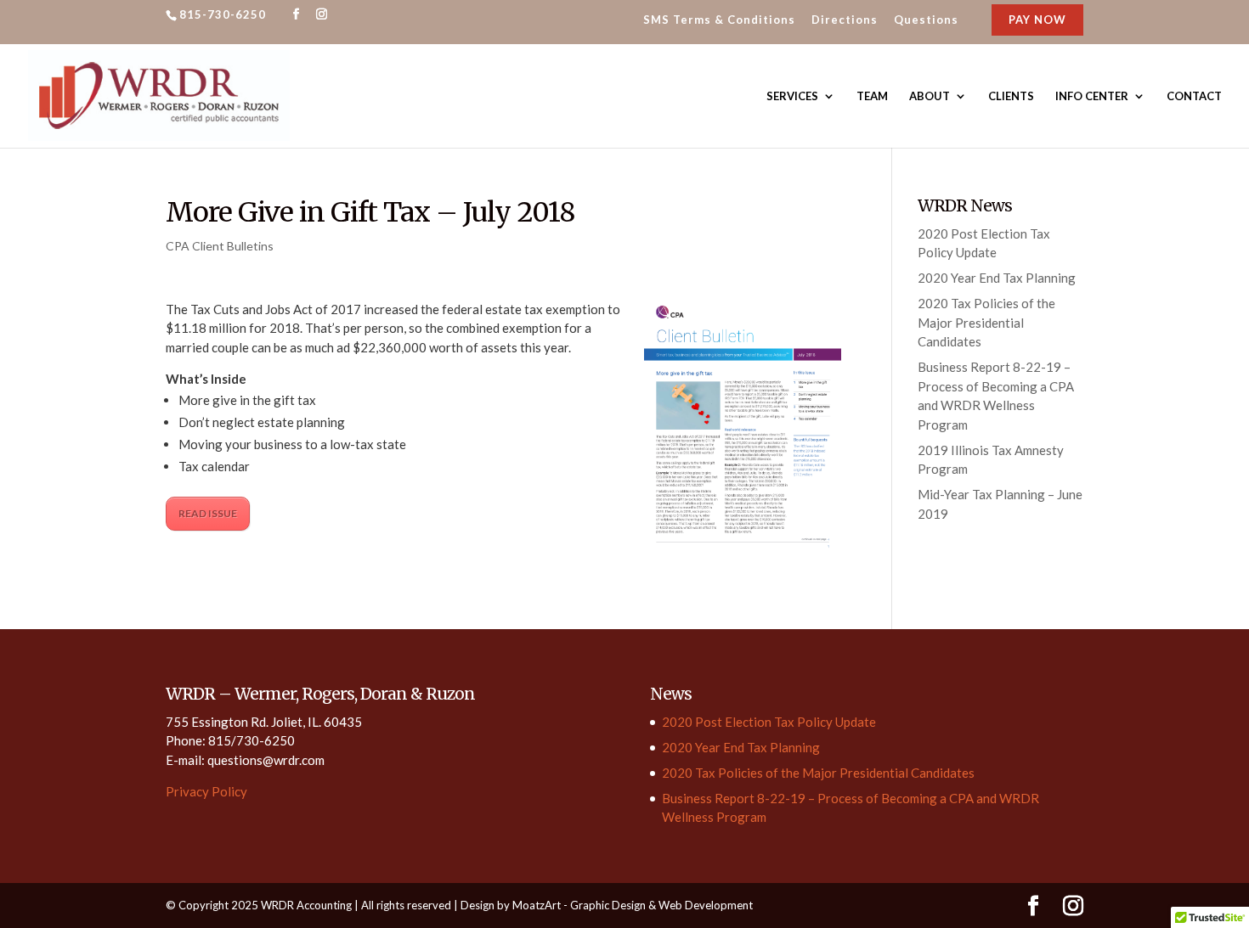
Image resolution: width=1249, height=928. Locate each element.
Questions (926, 20)
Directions (844, 20)
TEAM (872, 96)
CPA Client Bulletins (220, 246)
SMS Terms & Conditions (719, 20)
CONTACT (1194, 96)
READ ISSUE (207, 513)
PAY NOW (1037, 19)
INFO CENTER (1091, 96)
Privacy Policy (206, 791)
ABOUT (929, 96)
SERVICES (792, 96)
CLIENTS (1011, 96)
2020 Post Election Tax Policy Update (769, 721)
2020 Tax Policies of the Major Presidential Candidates (986, 322)
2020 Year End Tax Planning (997, 277)
